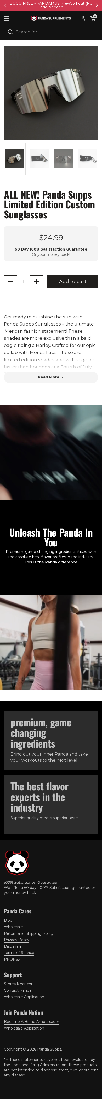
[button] (93, 18)
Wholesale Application (24, 997)
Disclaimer (13, 946)
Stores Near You (18, 984)
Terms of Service (19, 952)
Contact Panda (17, 990)
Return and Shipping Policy (29, 933)
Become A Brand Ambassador (31, 1021)
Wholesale (13, 927)
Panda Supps (49, 1049)
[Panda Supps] (51, 18)
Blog (8, 920)
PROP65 (12, 959)
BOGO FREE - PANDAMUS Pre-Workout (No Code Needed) (51, 5)
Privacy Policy (16, 939)
